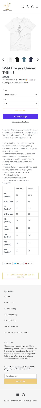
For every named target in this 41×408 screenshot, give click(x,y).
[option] (10, 59)
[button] (20, 80)
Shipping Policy (10, 314)
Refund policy (10, 308)
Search (7, 297)
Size (4, 99)
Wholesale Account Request (16, 332)
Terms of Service (11, 326)
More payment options (20, 122)
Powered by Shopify (30, 400)
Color (5, 90)
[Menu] (37, 6)
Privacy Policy (10, 320)
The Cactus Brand (16, 400)
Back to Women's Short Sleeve (22, 276)
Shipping (5, 83)
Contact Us (9, 303)
